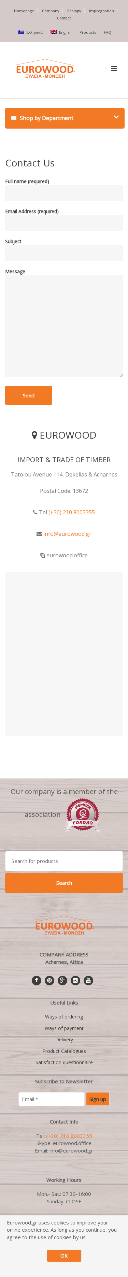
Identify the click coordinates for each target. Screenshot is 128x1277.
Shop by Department (45, 118)
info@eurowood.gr (67, 534)
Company (50, 10)
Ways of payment (64, 1028)
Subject (13, 241)
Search (64, 882)
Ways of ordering (64, 1016)
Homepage (24, 10)
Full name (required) (27, 181)
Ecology (74, 10)
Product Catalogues (64, 1051)
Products (88, 32)
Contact (64, 17)
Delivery (64, 1039)
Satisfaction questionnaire (64, 1062)
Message (15, 271)
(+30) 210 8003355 (71, 512)
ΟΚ (64, 1255)
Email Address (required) (32, 211)
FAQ (107, 32)
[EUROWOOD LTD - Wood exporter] (82, 814)
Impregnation (101, 10)
